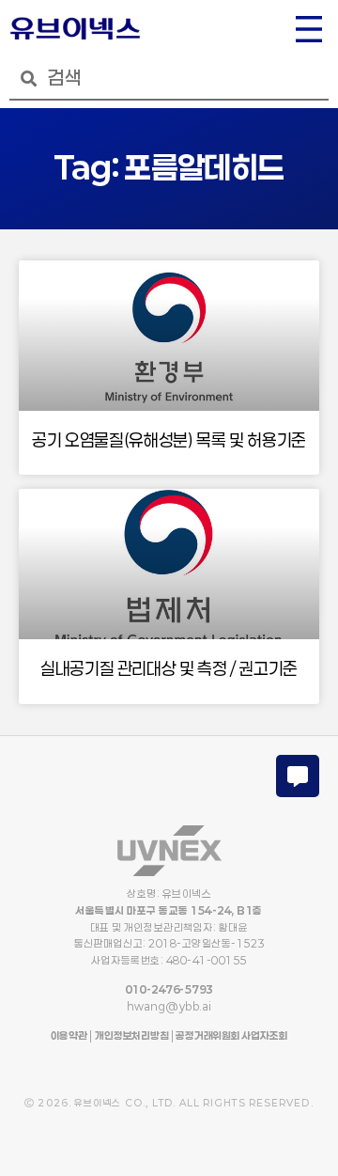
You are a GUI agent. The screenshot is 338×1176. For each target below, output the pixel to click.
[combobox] (169, 78)
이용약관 (69, 1035)
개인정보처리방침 (131, 1035)
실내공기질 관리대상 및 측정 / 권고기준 (169, 668)
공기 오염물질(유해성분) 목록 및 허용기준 (169, 440)
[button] (309, 31)
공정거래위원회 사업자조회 (230, 1035)
